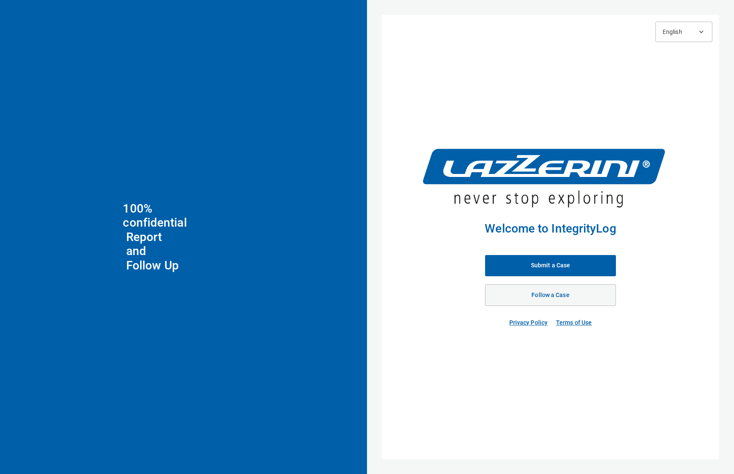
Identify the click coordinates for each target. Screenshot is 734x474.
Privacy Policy (528, 322)
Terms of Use (574, 322)
